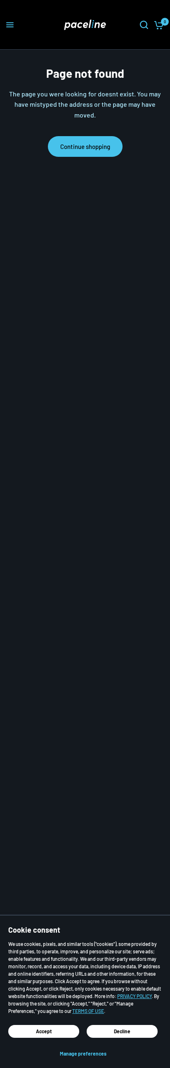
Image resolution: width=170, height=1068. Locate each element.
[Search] (144, 25)
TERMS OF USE (88, 1011)
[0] (157, 25)
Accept (44, 1031)
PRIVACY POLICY (134, 996)
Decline (122, 1031)
